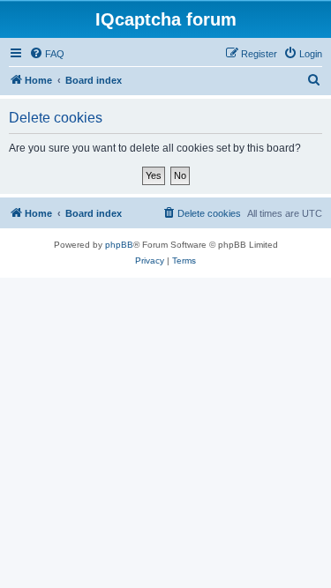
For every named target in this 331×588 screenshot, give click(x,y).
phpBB (119, 244)
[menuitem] (46, 53)
